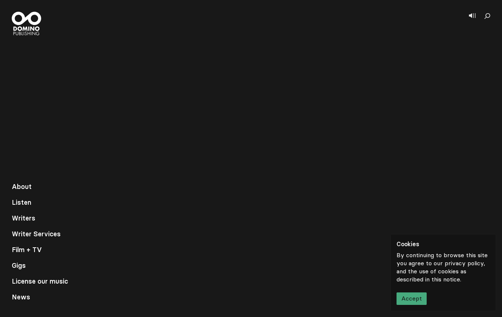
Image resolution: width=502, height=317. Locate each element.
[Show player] (472, 16)
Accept (411, 298)
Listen (21, 202)
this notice (445, 279)
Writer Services (36, 234)
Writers (23, 218)
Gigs (19, 266)
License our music (40, 281)
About (22, 187)
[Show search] (487, 16)
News (21, 297)
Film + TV (27, 250)
